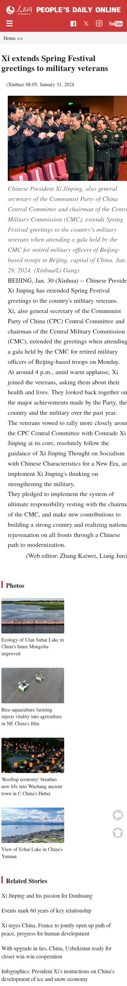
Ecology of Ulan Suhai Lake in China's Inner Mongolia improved (32, 646)
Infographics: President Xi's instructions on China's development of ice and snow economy (57, 974)
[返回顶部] (118, 832)
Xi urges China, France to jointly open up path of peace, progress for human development (56, 929)
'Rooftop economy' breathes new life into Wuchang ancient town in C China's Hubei (31, 786)
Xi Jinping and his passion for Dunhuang (46, 895)
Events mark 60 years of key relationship (46, 910)
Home (10, 38)
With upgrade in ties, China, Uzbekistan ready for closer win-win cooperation (56, 952)
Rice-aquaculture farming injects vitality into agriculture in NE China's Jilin (31, 716)
